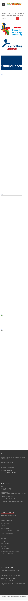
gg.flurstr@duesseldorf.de (10, 472)
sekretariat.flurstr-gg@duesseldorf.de (13, 498)
